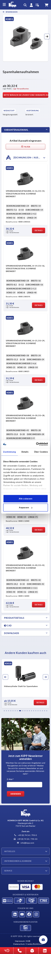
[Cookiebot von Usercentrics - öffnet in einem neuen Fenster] (36, 444)
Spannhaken (11, 12)
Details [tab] (25, 452)
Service (8, 871)
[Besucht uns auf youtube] (22, 914)
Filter (27, 147)
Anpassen (24, 507)
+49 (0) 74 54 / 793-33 (27, 839)
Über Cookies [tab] (41, 452)
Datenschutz (19, 944)
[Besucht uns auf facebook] (29, 914)
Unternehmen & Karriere (18, 861)
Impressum (20, 941)
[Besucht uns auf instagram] (36, 914)
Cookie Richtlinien (34, 944)
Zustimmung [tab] (9, 452)
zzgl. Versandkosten (21, 89)
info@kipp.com (27, 843)
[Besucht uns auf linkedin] (15, 914)
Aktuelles (9, 851)
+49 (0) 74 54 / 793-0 (27, 835)
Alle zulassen (25, 498)
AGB (28, 941)
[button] (47, 36)
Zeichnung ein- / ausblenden (30, 157)
